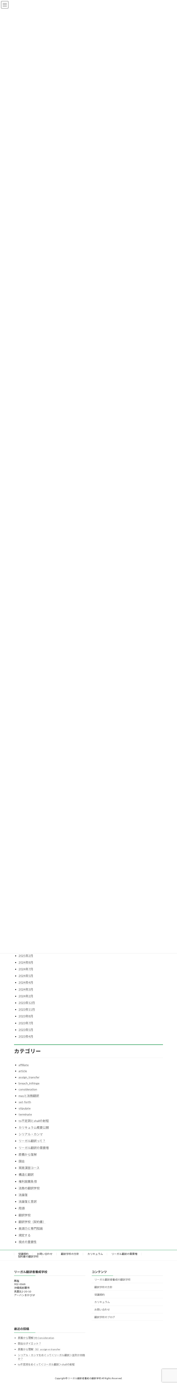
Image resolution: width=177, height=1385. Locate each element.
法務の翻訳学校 (29, 1188)
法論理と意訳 (28, 1201)
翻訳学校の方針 (70, 1254)
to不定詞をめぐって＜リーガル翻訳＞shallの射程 (46, 1364)
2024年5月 (26, 976)
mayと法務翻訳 (29, 1096)
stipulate (25, 1108)
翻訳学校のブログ (104, 1317)
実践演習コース (29, 1168)
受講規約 (23, 1254)
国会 (22, 1161)
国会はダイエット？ (29, 1343)
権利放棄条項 (28, 1181)
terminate (25, 1114)
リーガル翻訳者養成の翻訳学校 (112, 1279)
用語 (22, 1208)
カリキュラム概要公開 (34, 1127)
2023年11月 (27, 1009)
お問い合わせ (44, 1254)
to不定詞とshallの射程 (34, 1121)
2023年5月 (26, 1030)
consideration (28, 1089)
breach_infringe (29, 1083)
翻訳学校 (25, 1215)
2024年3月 (26, 989)
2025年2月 (26, 956)
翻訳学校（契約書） (32, 1222)
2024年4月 (26, 982)
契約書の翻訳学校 (28, 1256)
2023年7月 (26, 1023)
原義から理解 (28, 1154)
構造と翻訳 (26, 1174)
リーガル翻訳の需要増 (34, 1148)
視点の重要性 (28, 1242)
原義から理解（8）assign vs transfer (39, 1349)
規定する (25, 1235)
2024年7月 (26, 969)
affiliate (24, 1065)
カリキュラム (95, 1254)
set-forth (25, 1102)
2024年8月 (26, 962)
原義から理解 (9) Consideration (36, 1337)
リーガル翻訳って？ (32, 1141)
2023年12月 (27, 1003)
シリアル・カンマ (31, 1134)
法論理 (23, 1195)
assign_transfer (29, 1077)
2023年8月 (26, 1016)
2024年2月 (26, 996)
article (23, 1071)
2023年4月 (26, 1036)
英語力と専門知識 (31, 1228)
